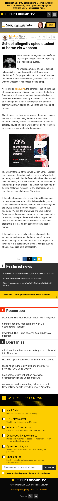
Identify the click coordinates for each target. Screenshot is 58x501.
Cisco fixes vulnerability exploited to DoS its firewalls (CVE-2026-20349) (25, 367)
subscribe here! (37, 8)
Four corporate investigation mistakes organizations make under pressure (22, 376)
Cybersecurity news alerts (21, 435)
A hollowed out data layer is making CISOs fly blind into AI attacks (28, 273)
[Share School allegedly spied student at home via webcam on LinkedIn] (49, 37)
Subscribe (49, 467)
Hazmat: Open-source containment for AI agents (22, 278)
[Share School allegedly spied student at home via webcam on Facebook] (39, 37)
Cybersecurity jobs (17, 446)
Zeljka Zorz (13, 36)
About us (34, 490)
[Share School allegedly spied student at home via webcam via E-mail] (53, 37)
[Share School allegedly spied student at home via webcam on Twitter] (44, 37)
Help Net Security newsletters (20, 3)
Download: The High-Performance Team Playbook (26, 294)
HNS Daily (12, 410)
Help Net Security (40, 485)
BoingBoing (19, 89)
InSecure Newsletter (18, 427)
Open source (13, 456)
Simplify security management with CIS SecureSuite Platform (23, 325)
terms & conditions (41, 473)
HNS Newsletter (16, 418)
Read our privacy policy (20, 490)
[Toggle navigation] (54, 14)
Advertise (43, 490)
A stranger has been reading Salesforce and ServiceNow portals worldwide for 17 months (26, 385)
